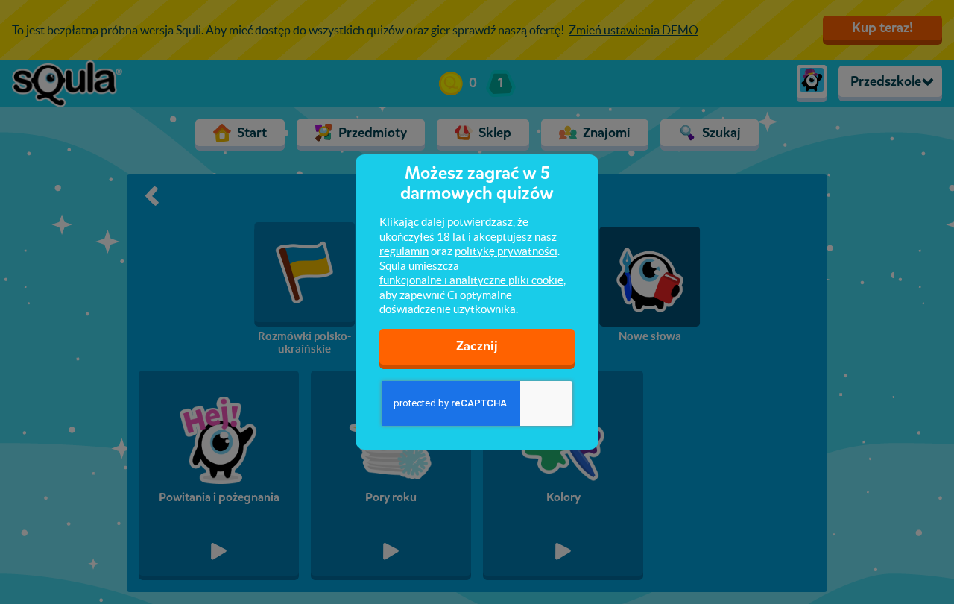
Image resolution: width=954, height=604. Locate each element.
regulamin (404, 251)
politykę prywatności (506, 251)
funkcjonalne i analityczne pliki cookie (471, 280)
